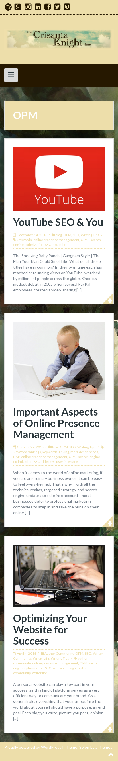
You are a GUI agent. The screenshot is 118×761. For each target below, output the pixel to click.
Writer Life (41, 658)
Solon (84, 747)
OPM (67, 235)
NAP (16, 457)
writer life (39, 673)
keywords (24, 240)
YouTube (59, 244)
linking (64, 452)
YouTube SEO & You (58, 222)
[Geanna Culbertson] (59, 38)
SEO (76, 235)
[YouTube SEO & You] (59, 178)
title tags (48, 461)
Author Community (59, 653)
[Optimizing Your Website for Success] (59, 575)
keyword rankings (27, 452)
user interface (67, 461)
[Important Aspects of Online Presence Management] (59, 360)
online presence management (56, 240)
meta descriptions (84, 452)
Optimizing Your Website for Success (50, 629)
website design (64, 668)
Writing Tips (90, 235)
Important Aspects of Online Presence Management (56, 422)
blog (59, 235)
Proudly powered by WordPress (32, 747)
